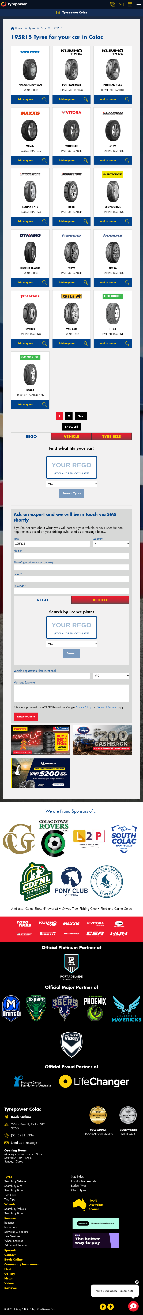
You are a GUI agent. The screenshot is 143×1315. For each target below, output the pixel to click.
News (8, 1278)
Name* (18, 551)
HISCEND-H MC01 (30, 268)
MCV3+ (30, 146)
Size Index (77, 1176)
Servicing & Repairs (16, 1232)
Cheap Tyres (78, 1190)
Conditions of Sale (46, 1309)
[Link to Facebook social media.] (103, 1306)
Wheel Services (13, 1241)
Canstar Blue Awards (83, 1181)
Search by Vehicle (15, 1181)
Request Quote (26, 716)
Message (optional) (25, 682)
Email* (18, 574)
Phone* (33, 562)
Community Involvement (22, 1264)
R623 (71, 207)
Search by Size (13, 1186)
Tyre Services (12, 1236)
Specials (10, 1250)
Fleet (7, 1269)
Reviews (10, 1288)
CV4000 (30, 329)
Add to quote (25, 99)
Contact (10, 1255)
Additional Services (15, 1245)
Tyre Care (10, 1195)
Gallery (9, 1274)
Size (16, 539)
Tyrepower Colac (74, 12)
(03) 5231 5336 (22, 1135)
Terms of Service (106, 707)
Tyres (8, 1177)
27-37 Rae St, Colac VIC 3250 (28, 1126)
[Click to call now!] (112, 4)
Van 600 (71, 329)
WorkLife (71, 146)
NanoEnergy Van (30, 85)
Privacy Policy (83, 707)
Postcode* (20, 586)
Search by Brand (14, 1190)
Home (18, 28)
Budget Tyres (78, 1186)
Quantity (98, 539)
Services (10, 1218)
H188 (113, 329)
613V (113, 146)
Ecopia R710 (30, 207)
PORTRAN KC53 (71, 85)
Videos (9, 1283)
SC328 (30, 390)
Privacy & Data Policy (24, 1309)
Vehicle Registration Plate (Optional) (35, 671)
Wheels (9, 1204)
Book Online (13, 1259)
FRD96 (71, 268)
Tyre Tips (9, 1199)
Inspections (10, 1227)
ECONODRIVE (113, 207)
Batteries (9, 1222)
